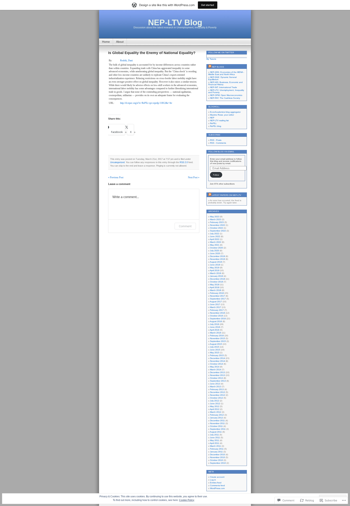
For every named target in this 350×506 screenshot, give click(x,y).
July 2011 (214, 435)
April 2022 (214, 239)
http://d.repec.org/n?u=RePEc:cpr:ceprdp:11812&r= (146, 103)
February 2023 (217, 222)
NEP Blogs (218, 67)
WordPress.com (217, 488)
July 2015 (214, 347)
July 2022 (214, 233)
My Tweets (211, 59)
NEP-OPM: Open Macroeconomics (226, 95)
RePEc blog (215, 126)
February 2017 (217, 310)
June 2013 (215, 384)
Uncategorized (117, 162)
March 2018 (215, 290)
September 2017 (218, 299)
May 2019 (214, 267)
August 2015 (216, 344)
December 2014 (217, 358)
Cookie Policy (186, 500)
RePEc (213, 123)
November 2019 (217, 259)
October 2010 (216, 460)
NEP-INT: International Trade (223, 87)
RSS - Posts (215, 140)
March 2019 (215, 273)
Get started (207, 4)
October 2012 (216, 398)
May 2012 (214, 406)
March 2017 (215, 307)
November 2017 (217, 296)
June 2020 (215, 253)
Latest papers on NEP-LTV (226, 195)
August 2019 (216, 262)
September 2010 (218, 463)
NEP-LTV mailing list (219, 120)
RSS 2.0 (184, 162)
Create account (217, 477)
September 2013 (218, 381)
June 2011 (215, 437)
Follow (216, 175)
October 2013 (216, 378)
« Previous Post (115, 177)
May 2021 (214, 245)
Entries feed (215, 483)
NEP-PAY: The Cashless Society (225, 98)
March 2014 (215, 369)
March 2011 (215, 446)
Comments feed (217, 485)
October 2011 (216, 426)
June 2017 (215, 304)
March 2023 (215, 219)
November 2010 (217, 457)
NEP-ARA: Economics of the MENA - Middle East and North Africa (226, 73)
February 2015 (217, 355)
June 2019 (215, 265)
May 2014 (214, 367)
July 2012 (214, 401)
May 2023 (214, 216)
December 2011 (217, 420)
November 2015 (217, 338)
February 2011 (217, 449)
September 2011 (218, 429)
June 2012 (215, 403)
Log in (213, 480)
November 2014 (217, 361)
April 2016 (214, 330)
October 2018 (216, 282)
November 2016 (217, 313)
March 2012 (215, 412)
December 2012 (217, 392)
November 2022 (217, 225)
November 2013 (217, 375)
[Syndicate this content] (209, 67)
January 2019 (216, 276)
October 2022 (216, 228)
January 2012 (216, 418)
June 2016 (215, 327)
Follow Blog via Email (221, 152)
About (120, 41)
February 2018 (217, 293)
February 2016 (217, 335)
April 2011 (214, 443)
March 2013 (215, 386)
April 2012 (214, 409)
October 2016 (216, 316)
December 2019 (217, 256)
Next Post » (193, 177)
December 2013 (217, 372)
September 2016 (218, 318)
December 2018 (217, 279)
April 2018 (214, 287)
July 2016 (214, 324)
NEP (212, 118)
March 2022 (215, 242)
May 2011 (214, 440)
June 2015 (215, 350)
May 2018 (214, 284)
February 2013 (217, 389)
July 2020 (214, 250)
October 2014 (216, 364)
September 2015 (218, 341)
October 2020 (216, 248)
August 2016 (216, 321)
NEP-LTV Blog (175, 22)
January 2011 (216, 452)
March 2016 (215, 333)
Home (106, 41)
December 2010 (217, 454)
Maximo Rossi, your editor (222, 115)
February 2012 (217, 415)
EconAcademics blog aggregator (225, 112)
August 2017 (216, 301)
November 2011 (217, 423)
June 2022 (215, 236)
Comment (185, 226)
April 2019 (214, 270)
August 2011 (216, 432)
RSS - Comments (218, 143)
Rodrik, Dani (126, 60)
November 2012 (217, 395)
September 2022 (218, 231)
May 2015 (214, 352)
